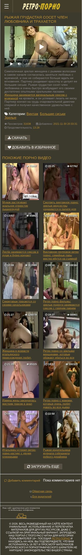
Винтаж (32, 114)
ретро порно (61, 538)
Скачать (19, 138)
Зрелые (10, 117)
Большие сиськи (52, 114)
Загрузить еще (44, 466)
